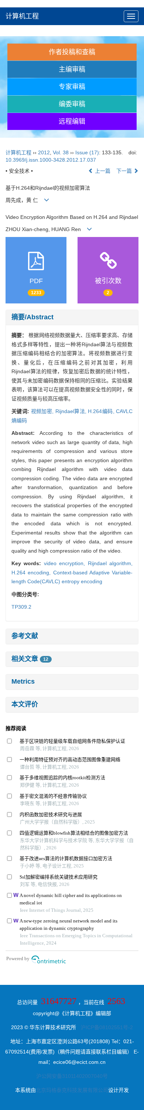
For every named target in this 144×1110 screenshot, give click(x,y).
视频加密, (43, 411)
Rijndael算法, (71, 411)
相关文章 (29, 659)
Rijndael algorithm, (110, 563)
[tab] (72, 317)
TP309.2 (21, 607)
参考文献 (24, 636)
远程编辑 (72, 121)
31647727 (58, 1001)
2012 (44, 152)
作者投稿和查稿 (72, 52)
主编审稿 (72, 69)
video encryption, (66, 563)
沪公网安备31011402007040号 (72, 1076)
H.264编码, (102, 411)
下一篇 (124, 171)
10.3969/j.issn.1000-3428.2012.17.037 (51, 160)
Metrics (23, 681)
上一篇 (101, 171)
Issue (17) (87, 152)
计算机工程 (22, 16)
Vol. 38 (61, 152)
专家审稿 (72, 86)
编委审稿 (72, 104)
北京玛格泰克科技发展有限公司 (72, 1090)
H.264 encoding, (32, 572)
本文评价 (24, 704)
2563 (116, 1001)
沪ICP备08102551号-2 (106, 1027)
